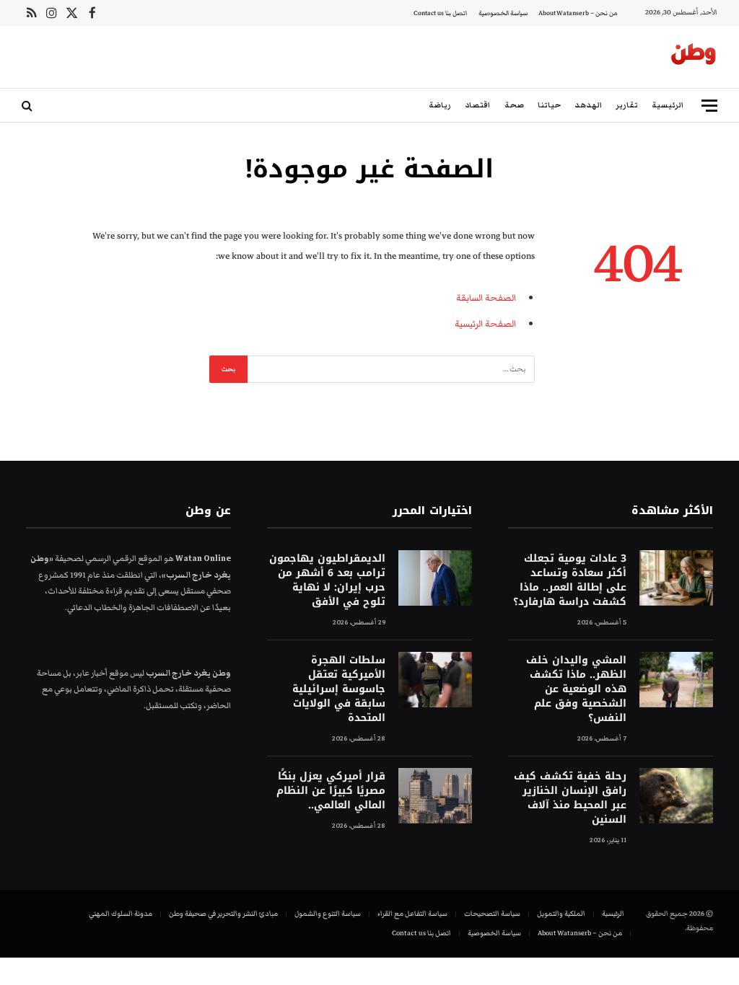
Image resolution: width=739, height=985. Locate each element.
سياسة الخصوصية (503, 13)
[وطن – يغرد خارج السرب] (693, 57)
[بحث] (28, 105)
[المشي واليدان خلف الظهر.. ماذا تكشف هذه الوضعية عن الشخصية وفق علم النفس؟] (676, 679)
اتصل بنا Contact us (440, 13)
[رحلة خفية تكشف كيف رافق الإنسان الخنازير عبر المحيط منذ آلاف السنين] (676, 795)
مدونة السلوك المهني (120, 913)
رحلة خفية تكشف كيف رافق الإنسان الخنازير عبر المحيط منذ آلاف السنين (570, 798)
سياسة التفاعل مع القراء (412, 913)
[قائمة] (709, 105)
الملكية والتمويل (561, 913)
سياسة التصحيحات (492, 913)
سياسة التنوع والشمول (327, 913)
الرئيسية (667, 105)
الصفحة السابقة (486, 298)
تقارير (627, 105)
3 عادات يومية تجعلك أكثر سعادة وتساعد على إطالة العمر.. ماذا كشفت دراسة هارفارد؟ (569, 580)
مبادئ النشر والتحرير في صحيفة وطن (223, 913)
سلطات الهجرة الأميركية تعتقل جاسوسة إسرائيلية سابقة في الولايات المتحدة (338, 689)
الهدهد (588, 105)
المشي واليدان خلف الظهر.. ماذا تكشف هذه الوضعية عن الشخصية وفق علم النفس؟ (576, 689)
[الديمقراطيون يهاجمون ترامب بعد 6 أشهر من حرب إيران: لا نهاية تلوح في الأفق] (435, 578)
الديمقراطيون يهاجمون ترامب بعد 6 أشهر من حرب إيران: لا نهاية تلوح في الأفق (327, 580)
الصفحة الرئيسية (485, 324)
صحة (514, 105)
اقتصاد (477, 105)
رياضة (440, 105)
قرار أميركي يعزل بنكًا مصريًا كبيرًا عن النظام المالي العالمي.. (330, 791)
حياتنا (549, 105)
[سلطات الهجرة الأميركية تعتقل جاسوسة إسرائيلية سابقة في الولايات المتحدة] (435, 679)
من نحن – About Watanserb (578, 13)
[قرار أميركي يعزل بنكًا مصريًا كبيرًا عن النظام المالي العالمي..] (435, 795)
